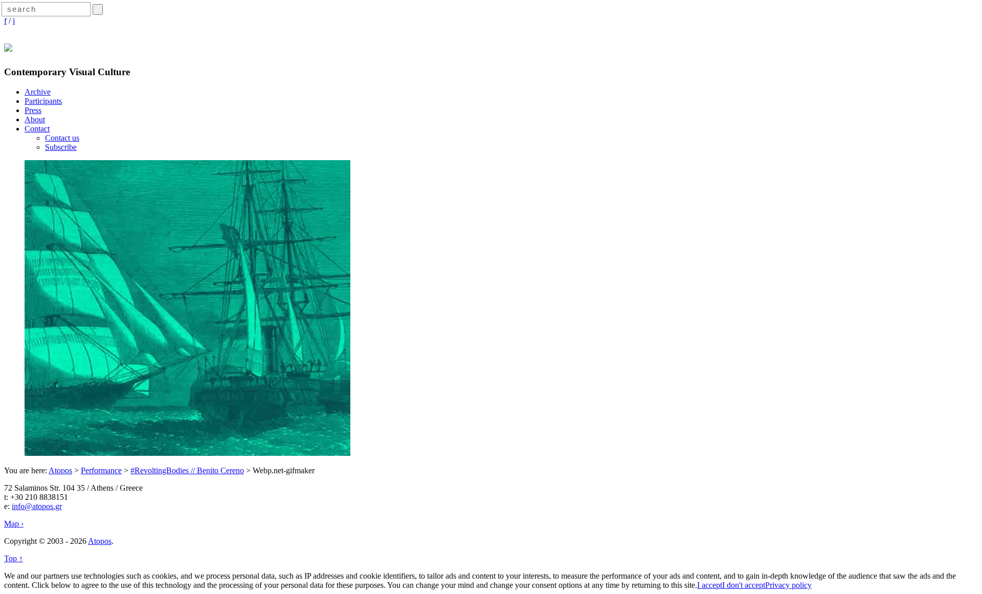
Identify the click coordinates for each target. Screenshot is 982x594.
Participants (43, 101)
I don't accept (743, 585)
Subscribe (61, 147)
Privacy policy (788, 585)
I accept (709, 585)
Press (33, 110)
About (35, 119)
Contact (37, 128)
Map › (14, 523)
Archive (38, 91)
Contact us (62, 138)
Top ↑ (13, 558)
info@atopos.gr (37, 506)
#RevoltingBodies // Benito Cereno (187, 470)
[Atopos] (8, 46)
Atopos (60, 470)
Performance (101, 470)
